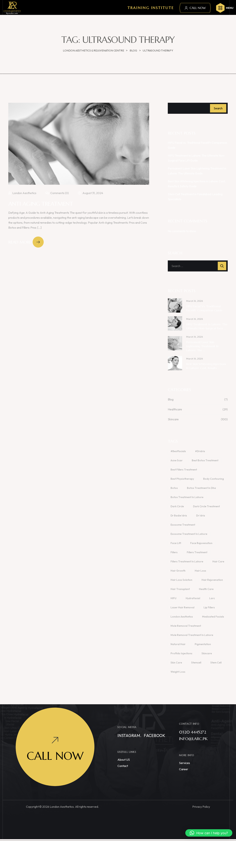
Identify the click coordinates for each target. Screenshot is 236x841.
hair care (218, 561)
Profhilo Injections (181, 653)
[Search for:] (198, 265)
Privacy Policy (201, 806)
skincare (207, 653)
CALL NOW (198, 8)
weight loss (178, 671)
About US (123, 759)
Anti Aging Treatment (40, 203)
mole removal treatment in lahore (192, 635)
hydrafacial (193, 598)
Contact (122, 766)
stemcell (196, 662)
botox (174, 488)
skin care (176, 662)
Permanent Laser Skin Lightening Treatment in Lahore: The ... (202, 346)
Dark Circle (177, 506)
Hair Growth (178, 570)
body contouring (213, 478)
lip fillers (209, 607)
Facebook (154, 735)
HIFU (173, 598)
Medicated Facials (213, 616)
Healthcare (175, 409)
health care (206, 589)
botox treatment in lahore (187, 497)
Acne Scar (177, 460)
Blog (170, 399)
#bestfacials (178, 451)
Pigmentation (203, 644)
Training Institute (151, 8)
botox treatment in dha (201, 488)
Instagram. (129, 735)
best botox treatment (205, 460)
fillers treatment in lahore (187, 561)
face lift (176, 543)
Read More (19, 242)
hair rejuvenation (212, 579)
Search (218, 108)
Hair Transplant (180, 589)
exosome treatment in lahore (189, 534)
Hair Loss (200, 570)
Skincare (173, 419)
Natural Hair (178, 644)
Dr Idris (200, 515)
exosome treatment (183, 524)
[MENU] (220, 7)
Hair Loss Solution (181, 579)
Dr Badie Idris (179, 515)
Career (183, 769)
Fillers (174, 552)
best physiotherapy (182, 478)
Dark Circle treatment (206, 506)
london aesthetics (182, 616)
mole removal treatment (186, 625)
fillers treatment (197, 552)
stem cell (215, 662)
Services (184, 763)
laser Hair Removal (182, 607)
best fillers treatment (184, 469)
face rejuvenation (201, 543)
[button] (208, 833)
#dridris (200, 451)
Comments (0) (59, 193)
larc (212, 598)
